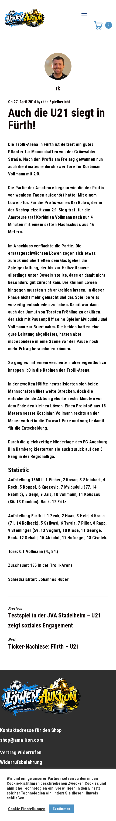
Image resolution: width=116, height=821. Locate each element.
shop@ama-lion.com (21, 740)
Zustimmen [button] (61, 809)
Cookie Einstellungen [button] (26, 808)
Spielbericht (59, 102)
